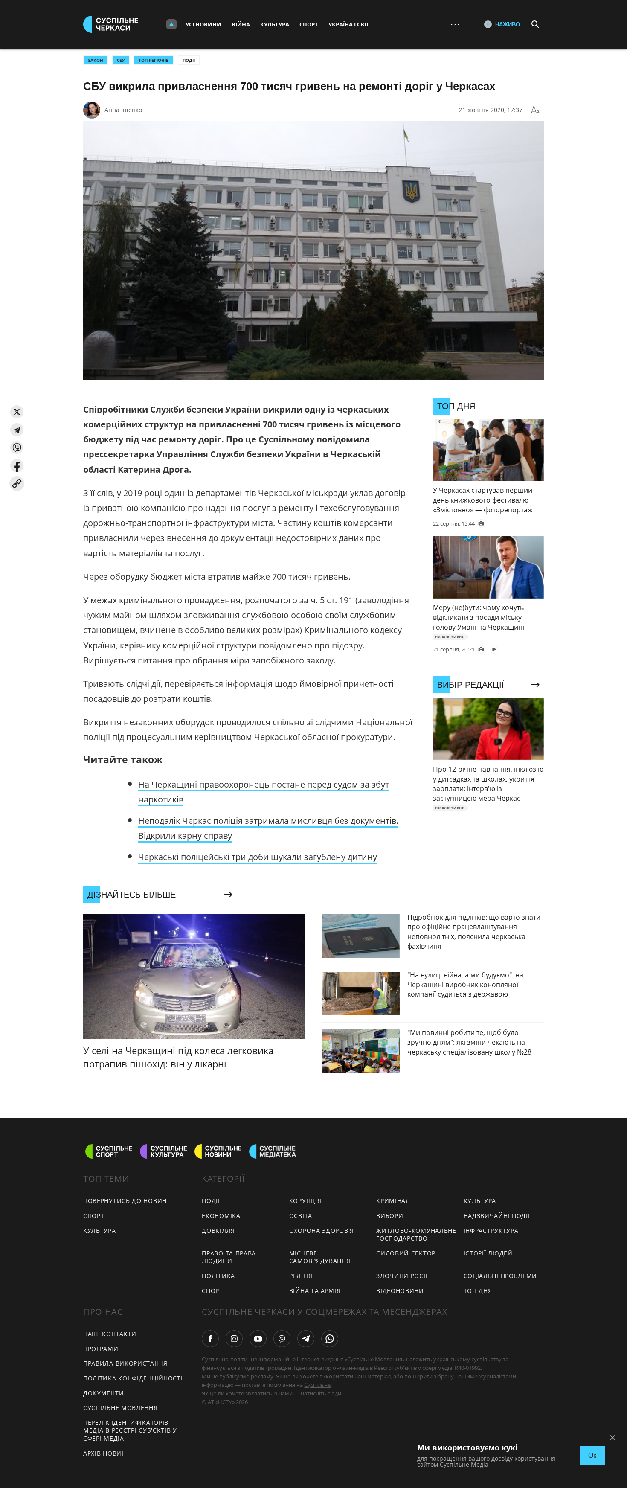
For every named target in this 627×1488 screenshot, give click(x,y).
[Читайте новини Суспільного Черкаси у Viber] (281, 1338)
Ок (592, 1455)
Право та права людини (229, 1257)
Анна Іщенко (123, 110)
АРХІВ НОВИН (104, 1453)
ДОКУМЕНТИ (103, 1393)
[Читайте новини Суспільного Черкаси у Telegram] (305, 1338)
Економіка (221, 1216)
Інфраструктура (491, 1230)
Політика (218, 1276)
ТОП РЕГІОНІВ (154, 60)
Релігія (301, 1276)
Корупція (305, 1201)
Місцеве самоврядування (320, 1257)
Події (189, 60)
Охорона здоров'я (321, 1230)
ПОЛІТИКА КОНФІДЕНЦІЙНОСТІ (133, 1378)
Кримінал (393, 1201)
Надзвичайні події (497, 1216)
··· (455, 24)
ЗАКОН (95, 60)
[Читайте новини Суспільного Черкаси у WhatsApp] (329, 1338)
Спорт (308, 24)
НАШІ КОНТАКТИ (109, 1334)
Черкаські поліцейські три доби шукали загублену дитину (257, 857)
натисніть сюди (321, 1393)
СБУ (121, 60)
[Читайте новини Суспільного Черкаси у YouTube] (258, 1338)
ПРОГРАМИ (101, 1349)
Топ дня (478, 1291)
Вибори (389, 1216)
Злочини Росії (401, 1276)
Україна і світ (348, 24)
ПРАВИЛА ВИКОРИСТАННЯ (125, 1363)
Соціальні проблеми (500, 1276)
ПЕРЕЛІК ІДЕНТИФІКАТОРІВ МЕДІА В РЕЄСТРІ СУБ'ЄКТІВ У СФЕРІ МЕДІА (130, 1430)
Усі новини (203, 24)
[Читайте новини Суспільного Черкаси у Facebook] (210, 1338)
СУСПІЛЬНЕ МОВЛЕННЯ (120, 1408)
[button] (16, 411)
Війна (241, 24)
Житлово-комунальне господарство (416, 1234)
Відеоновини (400, 1291)
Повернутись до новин (125, 1201)
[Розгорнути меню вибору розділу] (171, 24)
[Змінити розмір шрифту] (535, 110)
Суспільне (317, 1385)
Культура (274, 24)
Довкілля (218, 1230)
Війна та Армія (315, 1291)
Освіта (300, 1216)
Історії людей (488, 1253)
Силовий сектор (405, 1253)
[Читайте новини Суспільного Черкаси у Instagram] (234, 1338)
